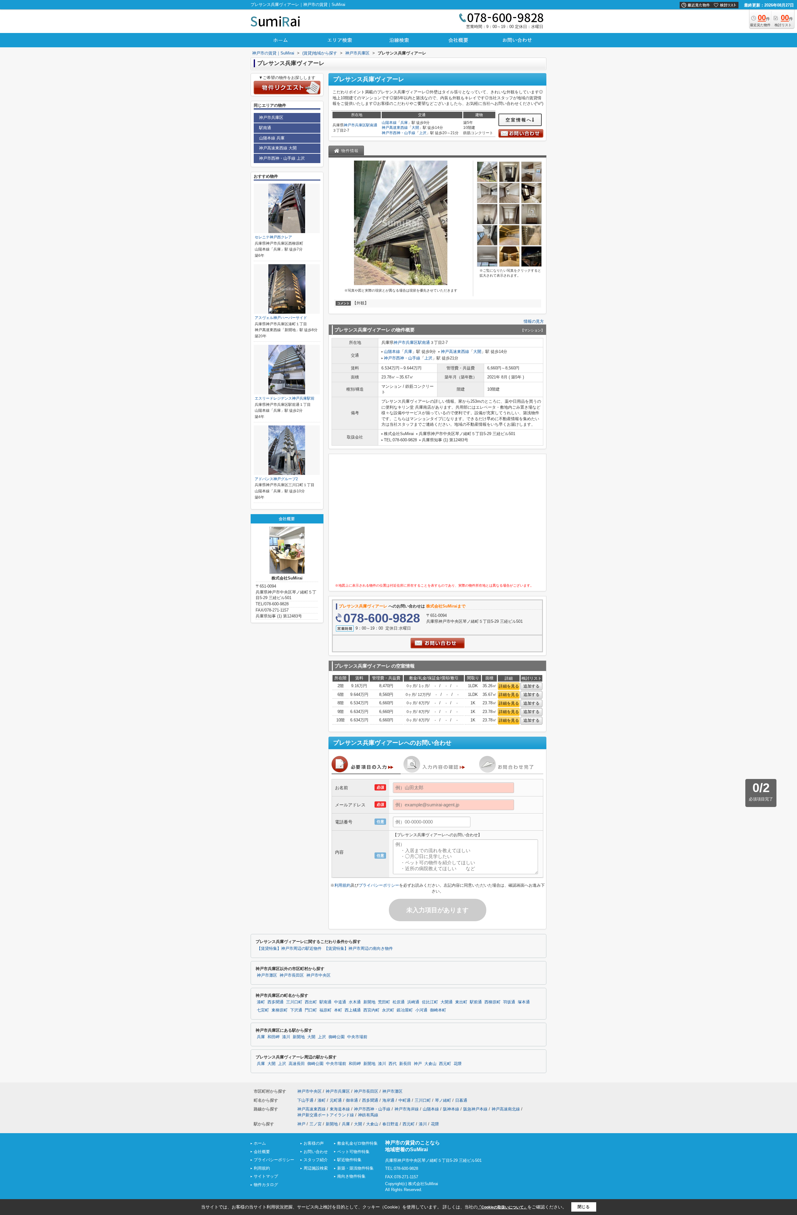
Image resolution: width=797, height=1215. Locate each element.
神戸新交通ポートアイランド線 (325, 1115)
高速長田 (297, 1064)
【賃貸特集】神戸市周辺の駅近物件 (289, 948)
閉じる (584, 1206)
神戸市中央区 (318, 975)
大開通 (447, 1002)
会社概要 (262, 1151)
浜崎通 (413, 1002)
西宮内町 (371, 1010)
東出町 (461, 1002)
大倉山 (430, 1064)
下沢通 (296, 1010)
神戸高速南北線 (506, 1109)
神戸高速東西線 (395, 127)
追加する (531, 686)
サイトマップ (266, 1176)
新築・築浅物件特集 (355, 1168)
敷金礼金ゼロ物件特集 (357, 1143)
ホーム (260, 1143)
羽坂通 (509, 1002)
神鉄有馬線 (368, 1115)
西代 (393, 1064)
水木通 (355, 1002)
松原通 (399, 1002)
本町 (338, 1010)
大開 (415, 127)
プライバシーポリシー (379, 885)
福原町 (325, 1010)
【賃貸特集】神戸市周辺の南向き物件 (358, 948)
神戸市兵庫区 (355, 125)
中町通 (404, 1100)
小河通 (421, 1010)
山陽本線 (389, 122)
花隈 (458, 1064)
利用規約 (342, 885)
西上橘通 (353, 1010)
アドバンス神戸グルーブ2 (276, 479)
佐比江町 (430, 1002)
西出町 (311, 1002)
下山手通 (305, 1100)
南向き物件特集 (351, 1176)
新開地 (369, 1002)
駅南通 (371, 125)
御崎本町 (438, 1010)
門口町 (311, 1010)
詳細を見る (509, 686)
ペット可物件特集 (353, 1151)
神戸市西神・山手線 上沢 (282, 158)
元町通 (336, 1100)
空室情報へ (519, 119)
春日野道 (390, 1124)
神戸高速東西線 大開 (278, 148)
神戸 (418, 1064)
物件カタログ (266, 1184)
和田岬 (273, 1037)
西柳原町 (492, 1002)
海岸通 (388, 1100)
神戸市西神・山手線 (398, 133)
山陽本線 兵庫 (272, 138)
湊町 (261, 1002)
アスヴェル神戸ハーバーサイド (281, 318)
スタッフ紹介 (316, 1159)
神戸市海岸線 (406, 1109)
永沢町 (388, 1010)
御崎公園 (336, 1037)
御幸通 (352, 1100)
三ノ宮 (315, 1124)
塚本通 (524, 1002)
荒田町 (384, 1002)
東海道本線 (340, 1109)
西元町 (445, 1064)
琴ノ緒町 (443, 1100)
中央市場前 (357, 1037)
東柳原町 (279, 1010)
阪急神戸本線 (475, 1109)
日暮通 (461, 1100)
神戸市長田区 (292, 975)
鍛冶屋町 (405, 1010)
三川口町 (294, 1002)
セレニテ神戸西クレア (273, 237)
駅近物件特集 (349, 1159)
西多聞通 (275, 1002)
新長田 (405, 1064)
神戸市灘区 (267, 975)
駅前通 (476, 1002)
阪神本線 (451, 1109)
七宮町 (263, 1010)
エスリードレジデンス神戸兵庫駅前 (284, 398)
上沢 (423, 133)
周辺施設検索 (316, 1168)
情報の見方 (534, 321)
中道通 (340, 1002)
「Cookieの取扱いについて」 (502, 1207)
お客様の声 (314, 1143)
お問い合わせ (316, 1151)
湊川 (286, 1037)
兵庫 (404, 122)
